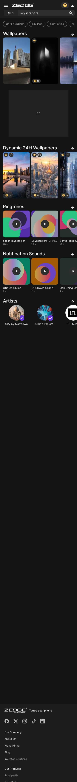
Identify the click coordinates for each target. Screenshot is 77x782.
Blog (7, 752)
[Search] (71, 13)
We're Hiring (12, 745)
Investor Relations (15, 759)
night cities (57, 23)
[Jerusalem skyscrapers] (16, 60)
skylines (37, 23)
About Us (10, 738)
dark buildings (15, 23)
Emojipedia (11, 775)
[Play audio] (16, 224)
